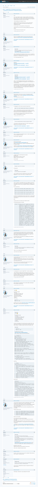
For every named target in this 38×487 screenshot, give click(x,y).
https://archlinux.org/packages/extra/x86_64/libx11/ (25, 37)
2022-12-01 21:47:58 (16, 72)
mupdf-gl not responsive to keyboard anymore (12, 10)
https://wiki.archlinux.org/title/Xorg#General (28, 302)
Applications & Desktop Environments (13, 9)
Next (8, 12)
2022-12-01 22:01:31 (16, 92)
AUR (33, 1)
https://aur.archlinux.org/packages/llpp (20, 142)
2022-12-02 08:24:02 (16, 119)
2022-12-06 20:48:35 (16, 255)
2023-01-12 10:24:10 (16, 451)
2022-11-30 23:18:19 (16, 13)
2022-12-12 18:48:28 (16, 288)
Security (30, 1)
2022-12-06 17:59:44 (16, 243)
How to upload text (16, 39)
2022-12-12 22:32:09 (16, 432)
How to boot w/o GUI (21, 39)
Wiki (25, 1)
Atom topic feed (33, 482)
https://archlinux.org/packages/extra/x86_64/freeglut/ (25, 145)
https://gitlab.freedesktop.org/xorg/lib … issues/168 (21, 63)
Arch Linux (4, 1)
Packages (20, 1)
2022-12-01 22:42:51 (16, 104)
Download (36, 1)
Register (11, 5)
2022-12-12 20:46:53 (16, 400)
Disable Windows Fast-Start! (28, 39)
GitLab (28, 1)
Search (8, 5)
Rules (6, 5)
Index (3, 5)
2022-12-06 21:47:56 (16, 269)
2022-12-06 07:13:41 (16, 230)
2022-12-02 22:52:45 (16, 132)
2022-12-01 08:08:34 (16, 60)
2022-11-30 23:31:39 (16, 34)
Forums (23, 1)
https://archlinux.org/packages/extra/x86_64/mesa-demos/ (23, 442)
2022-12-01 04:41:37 (16, 46)
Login (14, 5)
